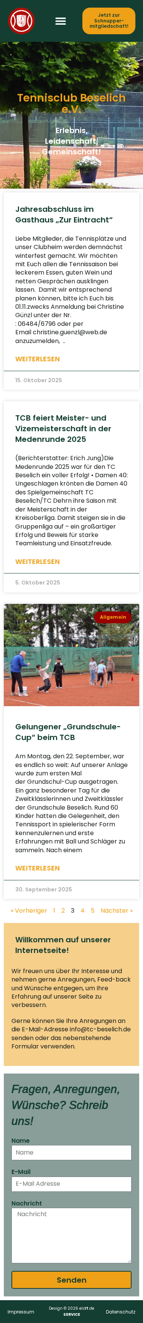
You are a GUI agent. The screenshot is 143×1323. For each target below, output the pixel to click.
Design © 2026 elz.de (71, 1311)
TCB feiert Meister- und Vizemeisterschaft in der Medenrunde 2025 (63, 429)
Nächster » (117, 910)
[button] (60, 21)
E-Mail (21, 1172)
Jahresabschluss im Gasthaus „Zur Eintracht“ (64, 214)
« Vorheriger (29, 910)
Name (20, 1141)
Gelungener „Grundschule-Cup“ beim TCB (68, 732)
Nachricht (26, 1203)
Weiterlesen (37, 359)
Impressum (21, 1312)
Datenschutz (120, 1312)
